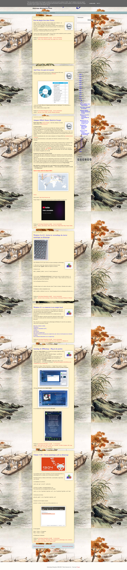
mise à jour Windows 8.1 (57, 341)
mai (81, 141)
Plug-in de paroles (38, 446)
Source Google (46, 122)
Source (35, 194)
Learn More (92, 3)
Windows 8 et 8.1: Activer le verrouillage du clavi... (84, 116)
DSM (39, 445)
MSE (46, 112)
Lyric (53, 445)
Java (42, 39)
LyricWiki (56, 445)
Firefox (39, 39)
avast (43, 112)
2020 (80, 84)
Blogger (78, 567)
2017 (80, 90)
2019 (80, 86)
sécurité (60, 39)
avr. (81, 143)
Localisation (52, 12)
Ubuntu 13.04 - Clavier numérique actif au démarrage (51, 455)
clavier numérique (54, 297)
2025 (80, 74)
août (81, 139)
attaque (39, 225)
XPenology (50, 446)
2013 (80, 98)
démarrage (60, 297)
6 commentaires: (57, 443)
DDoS (49, 225)
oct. (81, 102)
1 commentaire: (56, 538)
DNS (46, 149)
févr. (81, 145)
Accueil (38, 12)
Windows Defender (56, 112)
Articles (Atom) (56, 551)
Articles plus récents (39, 546)
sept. (81, 137)
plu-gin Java (50, 39)
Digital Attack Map (62, 225)
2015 (80, 94)
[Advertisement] (53, 52)
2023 (80, 78)
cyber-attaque (44, 225)
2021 (80, 82)
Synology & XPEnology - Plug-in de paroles (48, 349)
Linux (66, 539)
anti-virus (40, 112)
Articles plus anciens (67, 546)
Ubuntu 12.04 (40, 541)
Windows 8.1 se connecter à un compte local (48, 307)
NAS (69, 445)
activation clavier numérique (44, 297)
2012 (80, 149)
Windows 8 (65, 297)
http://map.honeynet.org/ (45, 197)
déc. (81, 100)
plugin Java (55, 39)
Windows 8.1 (65, 341)
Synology (45, 446)
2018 (80, 88)
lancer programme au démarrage (58, 539)
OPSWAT (54, 73)
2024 (80, 76)
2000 (80, 151)
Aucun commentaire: (57, 37)
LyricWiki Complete (63, 445)
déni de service (43, 124)
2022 (80, 80)
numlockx (70, 539)
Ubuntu (35, 541)
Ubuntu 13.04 (52, 541)
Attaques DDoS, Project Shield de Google (47, 120)
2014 (80, 96)
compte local (40, 341)
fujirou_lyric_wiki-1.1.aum (45, 445)
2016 (80, 92)
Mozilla (45, 39)
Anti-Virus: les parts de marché (44, 70)
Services (45, 12)
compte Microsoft (47, 341)
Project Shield (69, 225)
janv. (81, 147)
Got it (98, 3)
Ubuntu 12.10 (46, 541)
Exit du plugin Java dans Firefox (44, 20)
